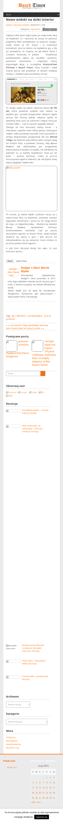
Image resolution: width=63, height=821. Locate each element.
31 (54, 798)
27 (40, 798)
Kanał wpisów (11, 741)
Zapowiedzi (35, 29)
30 (50, 798)
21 (43, 792)
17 (54, 787)
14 (43, 787)
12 (36, 787)
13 (40, 787)
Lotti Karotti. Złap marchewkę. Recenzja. (29, 325)
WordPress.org (12, 748)
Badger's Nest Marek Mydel (17, 25)
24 (54, 792)
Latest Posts (21, 261)
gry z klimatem (19, 315)
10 (54, 782)
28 (43, 798)
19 (36, 792)
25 (33, 798)
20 (40, 792)
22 (47, 792)
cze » (39, 802)
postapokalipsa (35, 315)
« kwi (33, 802)
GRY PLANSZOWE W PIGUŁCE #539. (23, 328)
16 (50, 787)
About (9, 261)
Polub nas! (9, 760)
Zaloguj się (10, 737)
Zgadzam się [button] (41, 817)
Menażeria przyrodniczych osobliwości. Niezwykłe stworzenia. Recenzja (33, 648)
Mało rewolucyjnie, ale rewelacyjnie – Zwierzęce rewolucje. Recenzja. (32, 428)
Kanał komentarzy (13, 744)
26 (36, 798)
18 (33, 792)
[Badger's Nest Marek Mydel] (13, 276)
